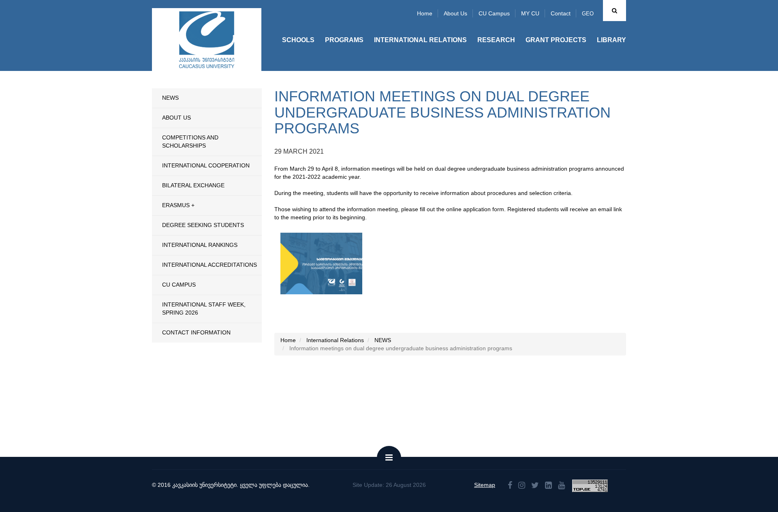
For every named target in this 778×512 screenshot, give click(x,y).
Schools (298, 39)
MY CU (530, 13)
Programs (344, 39)
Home (424, 13)
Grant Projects (556, 39)
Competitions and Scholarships (190, 141)
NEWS (170, 97)
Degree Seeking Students (203, 225)
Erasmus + (178, 205)
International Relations (420, 39)
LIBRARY (611, 39)
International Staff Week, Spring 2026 (204, 308)
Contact (561, 13)
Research (496, 39)
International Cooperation (206, 165)
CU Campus (494, 13)
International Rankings (199, 245)
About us (455, 13)
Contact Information (196, 332)
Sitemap (484, 485)
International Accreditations (209, 264)
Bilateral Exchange (193, 185)
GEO (588, 14)
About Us (176, 117)
